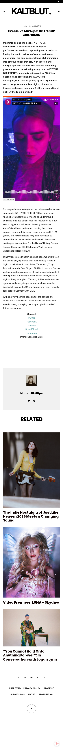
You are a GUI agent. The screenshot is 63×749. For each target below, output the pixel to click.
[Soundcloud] (31, 677)
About (31, 694)
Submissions (17, 694)
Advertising (46, 694)
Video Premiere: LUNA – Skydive (31, 603)
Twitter (31, 318)
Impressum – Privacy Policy (24, 688)
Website (32, 325)
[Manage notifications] (56, 743)
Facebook (32, 321)
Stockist (49, 688)
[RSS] (38, 677)
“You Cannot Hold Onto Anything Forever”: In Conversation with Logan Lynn (30, 655)
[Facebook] (19, 677)
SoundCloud (31, 329)
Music (24, 26)
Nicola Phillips (31, 393)
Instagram (31, 333)
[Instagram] (25, 677)
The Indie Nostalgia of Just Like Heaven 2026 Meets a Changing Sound (31, 517)
